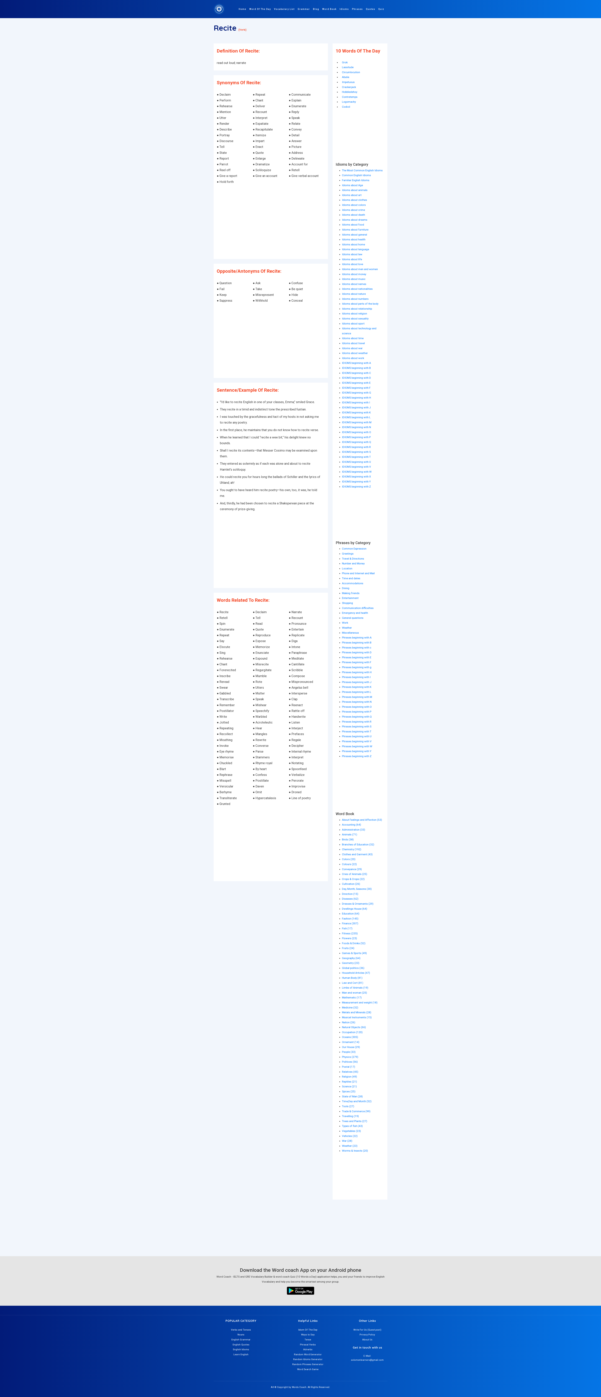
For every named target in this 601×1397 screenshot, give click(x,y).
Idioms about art (352, 195)
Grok (345, 62)
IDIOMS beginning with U (356, 461)
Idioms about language (355, 249)
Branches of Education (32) (358, 844)
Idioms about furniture (355, 229)
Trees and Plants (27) (354, 1121)
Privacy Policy (367, 1334)
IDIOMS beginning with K (356, 412)
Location (347, 568)
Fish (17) (347, 928)
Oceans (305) (350, 1037)
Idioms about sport (353, 323)
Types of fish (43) (352, 1126)
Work (345, 622)
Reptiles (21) (349, 1081)
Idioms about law (352, 254)
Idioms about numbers (355, 298)
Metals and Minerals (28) (356, 1012)
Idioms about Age (352, 185)
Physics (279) (350, 1056)
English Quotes (241, 1344)
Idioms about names (354, 284)
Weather (347, 627)
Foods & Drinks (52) (353, 943)
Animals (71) (349, 834)
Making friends (351, 593)
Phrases (357, 9)
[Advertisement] (271, 222)
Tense (308, 1339)
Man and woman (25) (354, 992)
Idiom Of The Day (308, 1330)
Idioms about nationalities (357, 288)
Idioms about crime (353, 209)
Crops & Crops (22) (353, 879)
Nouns (241, 1334)
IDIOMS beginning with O (356, 432)
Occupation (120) (352, 1032)
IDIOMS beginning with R (356, 447)
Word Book (329, 9)
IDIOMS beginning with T (356, 456)
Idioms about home (353, 244)
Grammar (304, 9)
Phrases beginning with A (357, 637)
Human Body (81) (352, 977)
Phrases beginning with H (357, 672)
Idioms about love (352, 264)
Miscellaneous (350, 632)
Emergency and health (355, 612)
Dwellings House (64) (354, 908)
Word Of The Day (260, 9)
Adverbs (308, 1349)
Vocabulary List (284, 9)
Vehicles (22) (350, 1136)
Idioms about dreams (354, 219)
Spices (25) (348, 1091)
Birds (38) (348, 839)
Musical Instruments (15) (357, 1017)
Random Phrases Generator (307, 1364)
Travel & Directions (353, 558)
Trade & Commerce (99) (356, 1111)
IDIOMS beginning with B (356, 367)
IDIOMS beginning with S (356, 451)
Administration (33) (353, 829)
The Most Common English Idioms (362, 170)
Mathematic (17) (352, 997)
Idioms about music (353, 279)
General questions (352, 617)
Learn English (241, 1354)
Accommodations (352, 583)
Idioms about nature (354, 293)
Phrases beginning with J (356, 682)
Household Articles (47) (356, 972)
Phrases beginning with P (356, 711)
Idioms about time (353, 338)
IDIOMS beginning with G (356, 392)
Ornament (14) (350, 1042)
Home (242, 9)
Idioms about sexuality (355, 318)
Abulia (345, 77)
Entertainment (350, 598)
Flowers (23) (349, 938)
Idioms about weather (355, 353)
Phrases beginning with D (357, 652)
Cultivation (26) (351, 883)
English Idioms (241, 1349)
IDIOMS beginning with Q (356, 442)
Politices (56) (350, 1061)
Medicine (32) (350, 1007)
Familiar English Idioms (355, 180)
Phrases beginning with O (357, 706)
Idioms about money (354, 274)
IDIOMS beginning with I (356, 402)
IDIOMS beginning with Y (356, 481)
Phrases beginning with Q (357, 716)
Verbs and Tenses (241, 1330)
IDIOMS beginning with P (356, 437)
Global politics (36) (353, 968)
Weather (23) (349, 1145)
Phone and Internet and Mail (358, 573)
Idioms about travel (353, 343)
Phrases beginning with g (356, 667)
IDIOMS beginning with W (357, 471)
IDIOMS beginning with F (356, 387)
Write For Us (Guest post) (367, 1330)
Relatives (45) (350, 1071)
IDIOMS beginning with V (356, 466)
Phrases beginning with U (357, 736)
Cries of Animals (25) (354, 874)
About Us (367, 1339)
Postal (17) (348, 1066)
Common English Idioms (356, 175)
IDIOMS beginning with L (356, 417)
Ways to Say (308, 1334)
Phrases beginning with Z (357, 756)
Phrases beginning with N (357, 701)
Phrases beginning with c (356, 647)
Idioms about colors (354, 204)
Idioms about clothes (354, 199)
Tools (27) (348, 1106)
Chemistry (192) (351, 849)
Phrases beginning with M (357, 696)
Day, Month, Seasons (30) (357, 888)
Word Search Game (308, 1369)
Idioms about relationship (357, 308)
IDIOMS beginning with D (356, 377)
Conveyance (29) (352, 869)
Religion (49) (349, 1076)
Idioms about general (354, 234)
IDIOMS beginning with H (356, 397)
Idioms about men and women (360, 269)
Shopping (347, 603)
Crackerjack (349, 87)
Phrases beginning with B (356, 642)
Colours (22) (349, 864)
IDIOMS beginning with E (356, 382)
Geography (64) (351, 958)
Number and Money (353, 563)
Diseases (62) (350, 898)
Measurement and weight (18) (360, 1002)
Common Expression (354, 548)
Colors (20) (348, 859)
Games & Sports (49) (354, 953)
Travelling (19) (350, 1116)
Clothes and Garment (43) (357, 854)
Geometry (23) (350, 963)
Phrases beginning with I (356, 677)
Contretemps (349, 96)
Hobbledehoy (349, 91)
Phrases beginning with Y (356, 751)
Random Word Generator (308, 1354)
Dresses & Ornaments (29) (357, 903)
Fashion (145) (350, 918)
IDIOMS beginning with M (356, 422)
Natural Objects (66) (354, 1027)
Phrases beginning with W (357, 746)
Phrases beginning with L (356, 691)
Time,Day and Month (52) (357, 1101)
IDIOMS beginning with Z (356, 486)
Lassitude (348, 67)
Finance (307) (350, 923)
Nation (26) (348, 1022)
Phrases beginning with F (356, 662)
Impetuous (348, 82)
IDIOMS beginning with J (356, 407)
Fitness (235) (350, 933)
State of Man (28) (352, 1096)
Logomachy (349, 101)
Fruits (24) (348, 948)
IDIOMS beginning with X (356, 476)
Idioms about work (353, 358)
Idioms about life (352, 259)
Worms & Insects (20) (355, 1150)
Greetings (348, 553)
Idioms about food (353, 224)
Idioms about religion (354, 313)
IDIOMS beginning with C (356, 372)
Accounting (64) (351, 824)
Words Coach (299, 1387)
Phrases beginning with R (356, 721)
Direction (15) (350, 893)
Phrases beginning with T (356, 731)
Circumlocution (351, 72)
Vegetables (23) (351, 1131)
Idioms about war (352, 348)
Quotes (370, 9)
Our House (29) (351, 1047)
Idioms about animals (354, 190)
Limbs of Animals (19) (355, 987)
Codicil (346, 106)
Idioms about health (353, 239)
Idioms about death (353, 214)
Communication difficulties (358, 608)
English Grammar (241, 1339)
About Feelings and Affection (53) (362, 819)
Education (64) (350, 913)
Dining (345, 588)
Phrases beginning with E (356, 657)
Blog (316, 9)
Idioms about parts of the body (360, 303)
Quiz (381, 9)
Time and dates (351, 578)
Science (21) (349, 1086)
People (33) (349, 1051)
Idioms (344, 9)
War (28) (347, 1140)
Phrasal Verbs (308, 1344)
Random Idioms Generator (308, 1359)
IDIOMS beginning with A (356, 362)
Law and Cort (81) (352, 982)
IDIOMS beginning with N (356, 427)
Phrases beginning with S (356, 726)
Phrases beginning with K (356, 686)
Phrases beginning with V (357, 741)
